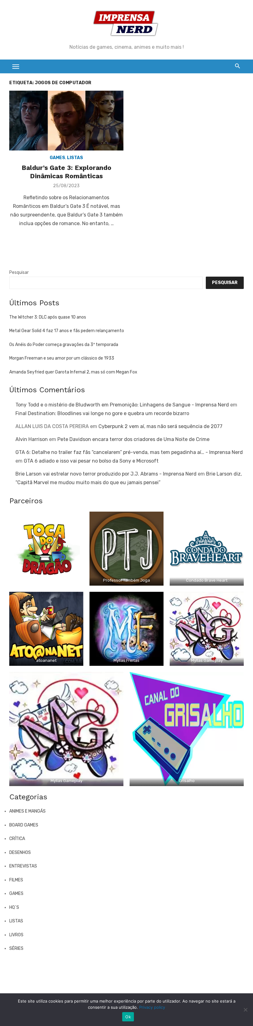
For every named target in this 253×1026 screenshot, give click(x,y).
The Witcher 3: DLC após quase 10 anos (47, 317)
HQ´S (14, 907)
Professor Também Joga (126, 580)
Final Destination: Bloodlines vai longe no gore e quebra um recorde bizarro (102, 413)
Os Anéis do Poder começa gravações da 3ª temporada (63, 344)
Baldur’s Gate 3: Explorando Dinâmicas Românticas (66, 171)
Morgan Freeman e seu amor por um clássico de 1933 (61, 358)
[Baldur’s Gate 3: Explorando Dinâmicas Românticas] (66, 120)
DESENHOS (20, 852)
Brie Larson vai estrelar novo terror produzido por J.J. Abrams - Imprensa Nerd (106, 474)
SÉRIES (16, 948)
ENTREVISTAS (23, 866)
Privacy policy (152, 1007)
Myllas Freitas (126, 660)
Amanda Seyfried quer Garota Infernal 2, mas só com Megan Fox (73, 372)
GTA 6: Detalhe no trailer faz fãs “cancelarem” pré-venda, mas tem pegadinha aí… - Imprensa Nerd (129, 452)
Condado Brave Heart (206, 580)
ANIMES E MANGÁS (27, 811)
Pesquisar (19, 272)
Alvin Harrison (31, 439)
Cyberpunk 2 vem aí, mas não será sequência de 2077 (160, 426)
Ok (128, 1016)
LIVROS (16, 934)
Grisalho (187, 780)
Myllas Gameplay (207, 660)
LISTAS (75, 157)
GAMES (57, 157)
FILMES (16, 880)
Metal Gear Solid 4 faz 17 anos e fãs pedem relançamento (66, 330)
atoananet (46, 660)
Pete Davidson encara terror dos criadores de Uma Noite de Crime (133, 439)
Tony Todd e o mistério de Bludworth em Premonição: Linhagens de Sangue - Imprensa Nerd (122, 405)
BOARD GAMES (23, 825)
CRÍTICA (17, 838)
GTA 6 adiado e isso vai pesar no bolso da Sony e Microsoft (91, 461)
